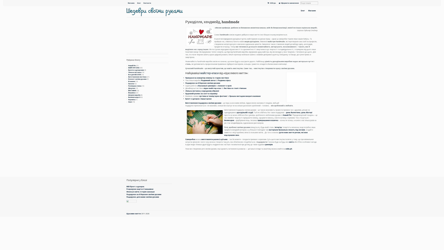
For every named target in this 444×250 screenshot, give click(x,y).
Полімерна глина (134, 86)
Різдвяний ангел (208, 80)
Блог (139, 3)
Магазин (131, 3)
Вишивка (131, 93)
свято (291, 142)
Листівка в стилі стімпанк (235, 88)
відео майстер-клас (212, 88)
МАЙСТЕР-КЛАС (134, 68)
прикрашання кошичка (268, 120)
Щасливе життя (133, 213)
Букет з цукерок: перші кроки (198, 99)
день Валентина (293, 112)
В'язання (131, 81)
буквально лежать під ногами (287, 130)
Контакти (147, 3)
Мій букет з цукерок (135, 186)
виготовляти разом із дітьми (214, 139)
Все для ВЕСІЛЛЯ (134, 75)
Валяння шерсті (134, 97)
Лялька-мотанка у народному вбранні (202, 91)
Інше (130, 102)
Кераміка (131, 100)
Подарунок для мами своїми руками (142, 197)
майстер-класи (209, 73)
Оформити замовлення (290, 3)
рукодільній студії (245, 112)
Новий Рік (132, 66)
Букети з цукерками (136, 70)
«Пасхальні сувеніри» (206, 86)
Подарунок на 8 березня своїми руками (202, 83)
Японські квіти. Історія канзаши (140, 192)
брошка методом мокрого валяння (245, 96)
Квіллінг (131, 84)
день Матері (306, 112)
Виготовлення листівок (137, 77)
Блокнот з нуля (224, 86)
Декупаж (131, 88)
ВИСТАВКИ (132, 91)
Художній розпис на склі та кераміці (201, 93)
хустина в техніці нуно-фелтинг (213, 96)
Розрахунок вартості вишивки (139, 189)
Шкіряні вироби (134, 95)
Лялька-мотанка (134, 72)
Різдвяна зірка (224, 80)
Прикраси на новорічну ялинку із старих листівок (207, 78)
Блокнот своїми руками (137, 79)
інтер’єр (278, 127)
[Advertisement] (135, 139)
